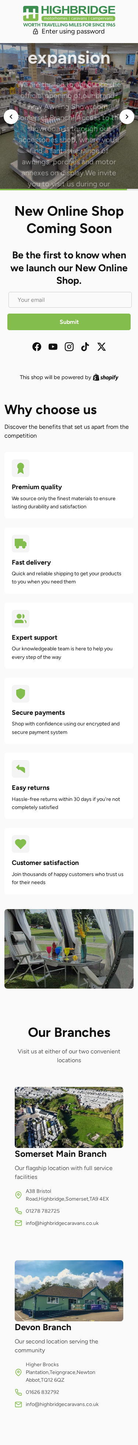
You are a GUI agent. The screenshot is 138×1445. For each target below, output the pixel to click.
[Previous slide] (11, 116)
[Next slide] (127, 116)
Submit (69, 321)
